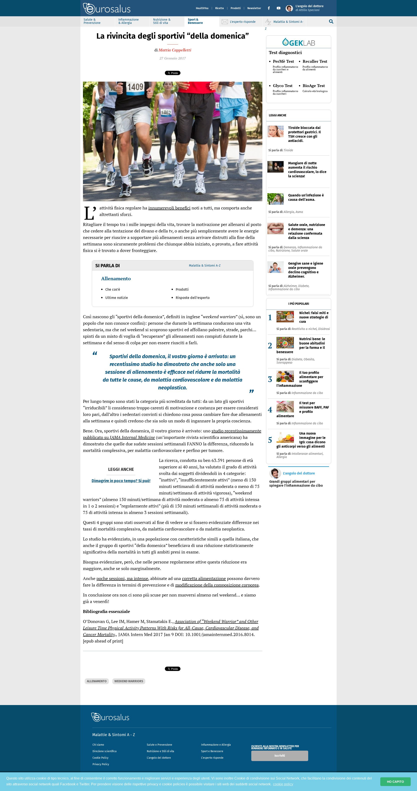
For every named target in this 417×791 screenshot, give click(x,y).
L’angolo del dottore (159, 757)
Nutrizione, (283, 250)
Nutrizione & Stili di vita (161, 21)
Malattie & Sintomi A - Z (113, 734)
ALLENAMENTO (97, 681)
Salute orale (299, 250)
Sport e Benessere (212, 751)
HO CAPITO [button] (395, 781)
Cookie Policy (100, 757)
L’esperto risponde (212, 757)
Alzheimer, (291, 286)
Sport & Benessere (195, 21)
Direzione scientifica (105, 751)
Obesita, (309, 359)
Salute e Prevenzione (159, 744)
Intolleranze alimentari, (307, 454)
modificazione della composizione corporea (217, 585)
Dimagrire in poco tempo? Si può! (121, 480)
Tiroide (288, 150)
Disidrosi (324, 329)
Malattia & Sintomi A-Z (204, 265)
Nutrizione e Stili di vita (160, 751)
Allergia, (290, 212)
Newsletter (254, 8)
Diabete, (303, 286)
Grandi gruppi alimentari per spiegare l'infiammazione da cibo (296, 484)
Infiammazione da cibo (284, 289)
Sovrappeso (284, 362)
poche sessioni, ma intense (122, 578)
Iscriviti (280, 756)
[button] (270, 8)
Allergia (281, 457)
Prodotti (236, 8)
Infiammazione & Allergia (128, 21)
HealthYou (202, 8)
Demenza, (291, 247)
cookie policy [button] (283, 784)
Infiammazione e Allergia (216, 744)
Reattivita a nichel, (305, 329)
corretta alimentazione (204, 578)
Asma (299, 212)
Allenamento (116, 278)
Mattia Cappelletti (175, 50)
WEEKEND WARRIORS (128, 681)
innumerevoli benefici (169, 208)
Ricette (219, 8)
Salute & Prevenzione (92, 21)
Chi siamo (98, 744)
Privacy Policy (101, 764)
